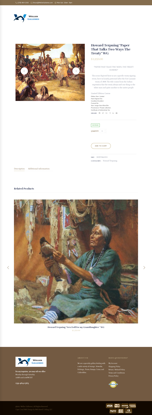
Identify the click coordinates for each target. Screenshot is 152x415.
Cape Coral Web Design (24, 409)
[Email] (116, 113)
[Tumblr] (110, 113)
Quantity (95, 131)
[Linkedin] (113, 113)
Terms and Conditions (117, 373)
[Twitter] (102, 113)
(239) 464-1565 (23, 3)
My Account (113, 363)
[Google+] (106, 113)
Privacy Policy (113, 376)
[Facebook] (99, 113)
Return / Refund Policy (117, 370)
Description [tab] (19, 168)
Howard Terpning (110, 161)
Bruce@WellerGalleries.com (43, 3)
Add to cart (101, 146)
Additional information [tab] (39, 168)
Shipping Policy (114, 366)
